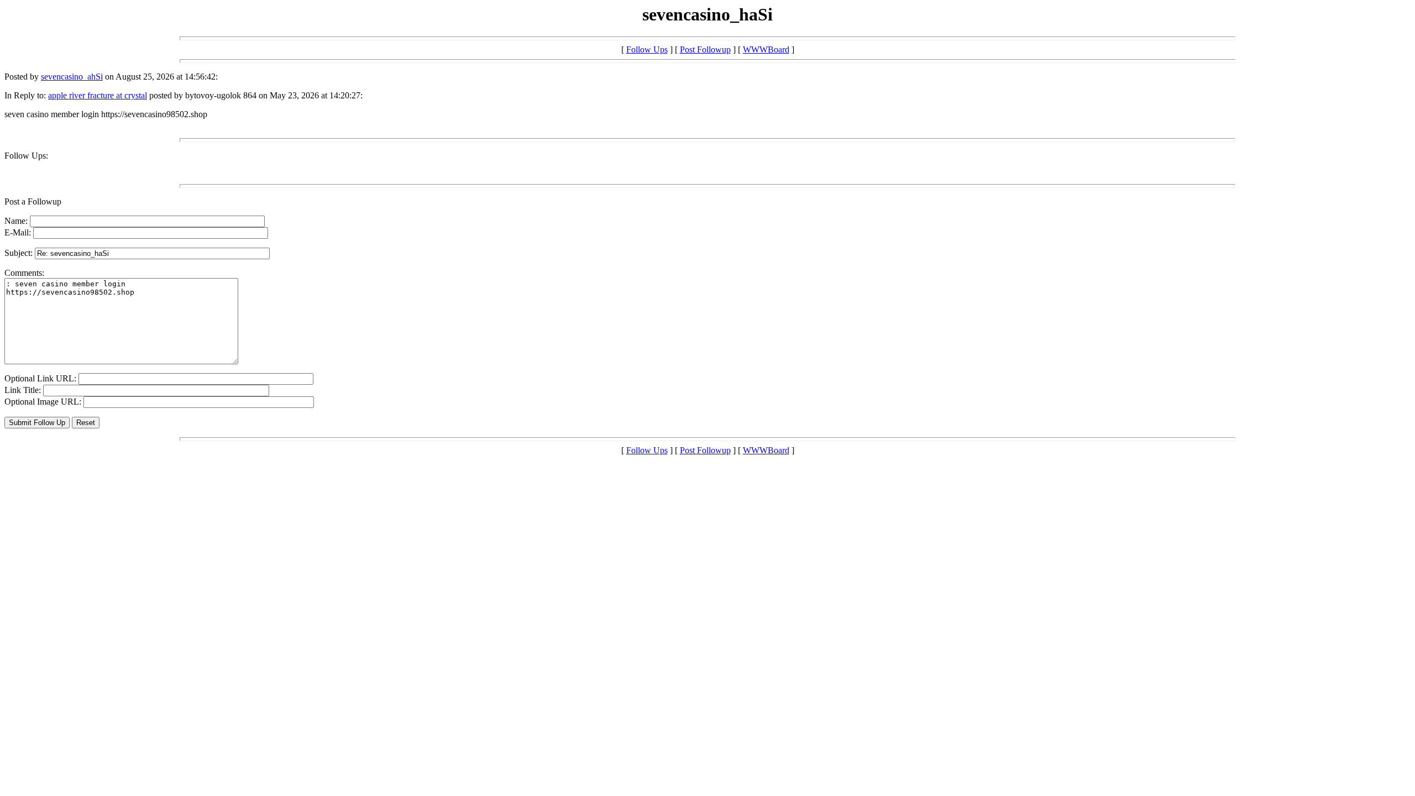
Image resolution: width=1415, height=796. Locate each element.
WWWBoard (766, 49)
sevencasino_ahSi (72, 76)
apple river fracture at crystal (97, 95)
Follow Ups (647, 49)
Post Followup (705, 49)
